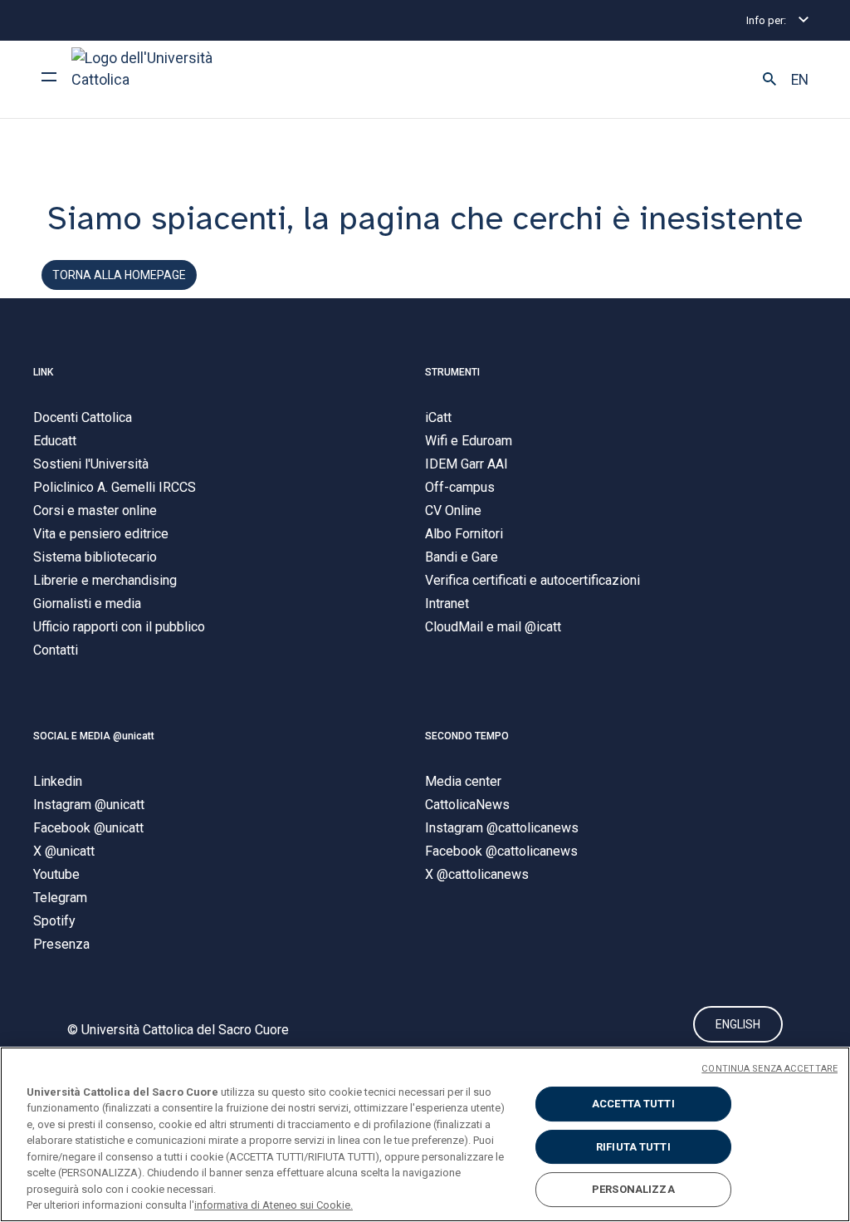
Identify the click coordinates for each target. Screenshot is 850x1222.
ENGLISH (738, 1024)
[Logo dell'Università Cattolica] (149, 79)
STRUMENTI (452, 372)
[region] (425, 1134)
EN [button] (799, 79)
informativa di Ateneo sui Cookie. (273, 1205)
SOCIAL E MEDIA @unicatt (93, 736)
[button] (769, 79)
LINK (43, 372)
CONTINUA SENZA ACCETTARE (769, 1068)
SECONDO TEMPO (467, 736)
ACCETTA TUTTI (633, 1103)
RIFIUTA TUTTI (633, 1147)
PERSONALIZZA (633, 1189)
